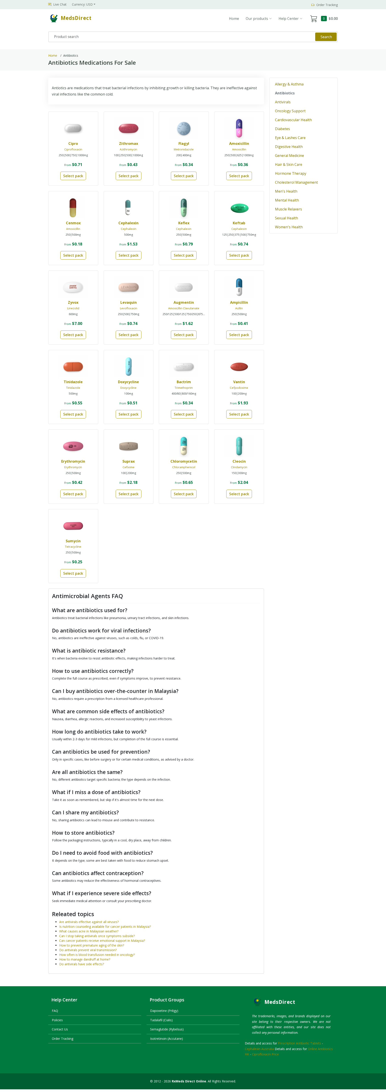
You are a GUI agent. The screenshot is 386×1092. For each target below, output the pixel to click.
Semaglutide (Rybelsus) (167, 1029)
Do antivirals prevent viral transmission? (88, 950)
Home (234, 18)
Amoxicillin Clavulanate (183, 308)
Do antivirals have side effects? (81, 964)
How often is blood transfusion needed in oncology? (97, 955)
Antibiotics (285, 93)
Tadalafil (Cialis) (161, 1020)
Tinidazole (73, 388)
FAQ (55, 1011)
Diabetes (282, 128)
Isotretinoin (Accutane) (166, 1038)
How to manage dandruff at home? (84, 959)
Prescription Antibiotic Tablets (299, 1043)
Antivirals (283, 102)
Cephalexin (128, 229)
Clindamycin (239, 467)
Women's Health (289, 227)
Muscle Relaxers (288, 209)
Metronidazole (184, 149)
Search (326, 36)
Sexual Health (286, 218)
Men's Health (286, 191)
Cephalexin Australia (259, 1049)
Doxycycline (128, 388)
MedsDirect (279, 1001)
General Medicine (289, 155)
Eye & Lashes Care (290, 137)
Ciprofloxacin (73, 149)
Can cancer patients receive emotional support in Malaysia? (102, 940)
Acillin (239, 308)
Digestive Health (289, 146)
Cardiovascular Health (293, 119)
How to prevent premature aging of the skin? (91, 945)
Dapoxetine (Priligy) (164, 1011)
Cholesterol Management (296, 182)
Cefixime (128, 467)
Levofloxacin (128, 308)
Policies (57, 1020)
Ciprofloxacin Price (265, 1054)
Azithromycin (128, 149)
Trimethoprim (184, 388)
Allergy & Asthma (289, 84)
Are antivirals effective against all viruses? (89, 922)
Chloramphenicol (183, 467)
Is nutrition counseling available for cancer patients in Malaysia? (105, 926)
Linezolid (73, 308)
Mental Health (287, 200)
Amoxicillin (239, 149)
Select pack (73, 175)
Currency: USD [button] (82, 4)
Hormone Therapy (290, 173)
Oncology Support (290, 110)
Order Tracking (62, 1038)
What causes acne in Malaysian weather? (88, 931)
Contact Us (60, 1029)
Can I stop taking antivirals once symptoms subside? (97, 936)
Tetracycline (73, 547)
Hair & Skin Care (288, 164)
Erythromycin (73, 467)
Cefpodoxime (239, 388)
